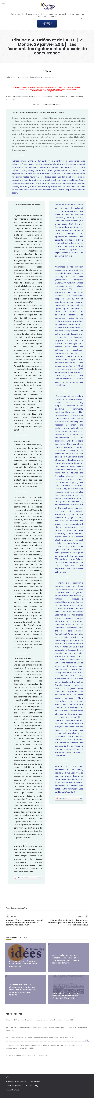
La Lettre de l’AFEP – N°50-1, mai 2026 (22, 1055)
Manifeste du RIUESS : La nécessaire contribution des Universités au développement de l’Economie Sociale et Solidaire (23, 989)
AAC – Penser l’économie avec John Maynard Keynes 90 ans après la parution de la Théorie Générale (46, 1027)
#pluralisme (47, 104)
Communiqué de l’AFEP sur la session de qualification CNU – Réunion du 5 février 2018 (66, 996)
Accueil (9, 1090)
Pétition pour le (38, 104)
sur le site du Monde (46, 77)
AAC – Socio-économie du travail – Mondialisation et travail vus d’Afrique (35, 1038)
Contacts (16, 1090)
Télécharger (29, 878)
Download (70, 798)
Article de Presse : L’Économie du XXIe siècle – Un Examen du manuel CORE (23, 964)
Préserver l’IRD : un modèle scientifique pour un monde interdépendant (34, 1020)
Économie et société (19, 908)
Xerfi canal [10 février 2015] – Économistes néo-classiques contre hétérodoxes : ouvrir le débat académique (65, 959)
